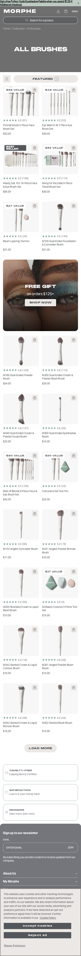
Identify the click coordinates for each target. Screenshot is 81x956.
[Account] (58, 12)
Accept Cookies (37, 925)
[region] (40, 922)
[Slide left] (2, 3)
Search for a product (41, 20)
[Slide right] (78, 3)
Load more (40, 748)
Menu (75, 11)
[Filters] (7, 79)
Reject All (37, 935)
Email (6, 839)
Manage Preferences (14, 945)
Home (7, 28)
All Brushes (40, 49)
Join (70, 847)
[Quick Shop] (34, 90)
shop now (40, 302)
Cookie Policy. (48, 917)
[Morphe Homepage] (20, 11)
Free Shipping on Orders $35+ (40, 2)
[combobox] (45, 78)
